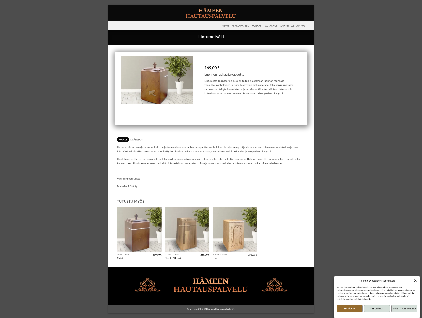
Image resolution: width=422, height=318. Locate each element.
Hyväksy (349, 308)
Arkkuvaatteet (241, 25)
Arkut (225, 25)
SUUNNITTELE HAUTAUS (292, 25)
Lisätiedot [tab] (136, 139)
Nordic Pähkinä (173, 258)
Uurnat (256, 25)
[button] (415, 280)
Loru (215, 258)
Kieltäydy (377, 308)
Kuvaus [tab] (123, 139)
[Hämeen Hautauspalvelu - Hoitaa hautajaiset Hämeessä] (211, 13)
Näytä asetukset (404, 308)
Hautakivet (270, 25)
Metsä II (121, 258)
